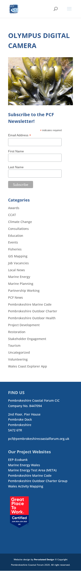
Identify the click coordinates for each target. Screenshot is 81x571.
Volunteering (18, 359)
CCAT (12, 215)
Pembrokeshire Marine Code (30, 304)
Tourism (14, 345)
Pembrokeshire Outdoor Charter (32, 311)
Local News (16, 270)
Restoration (16, 332)
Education (15, 235)
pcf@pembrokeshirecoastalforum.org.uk (38, 439)
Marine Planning (20, 283)
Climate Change (20, 222)
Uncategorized (19, 352)
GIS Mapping (17, 256)
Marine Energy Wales (24, 465)
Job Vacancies (18, 263)
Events (13, 242)
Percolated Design (44, 559)
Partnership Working (24, 290)
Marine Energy (19, 277)
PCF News (15, 297)
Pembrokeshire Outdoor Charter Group (38, 481)
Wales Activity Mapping (25, 486)
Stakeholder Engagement (27, 339)
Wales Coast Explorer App (27, 366)
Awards (13, 208)
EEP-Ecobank (18, 460)
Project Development (24, 325)
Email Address (19, 135)
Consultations (18, 229)
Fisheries (15, 249)
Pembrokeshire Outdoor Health (32, 318)
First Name (16, 151)
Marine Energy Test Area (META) (32, 470)
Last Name (16, 167)
